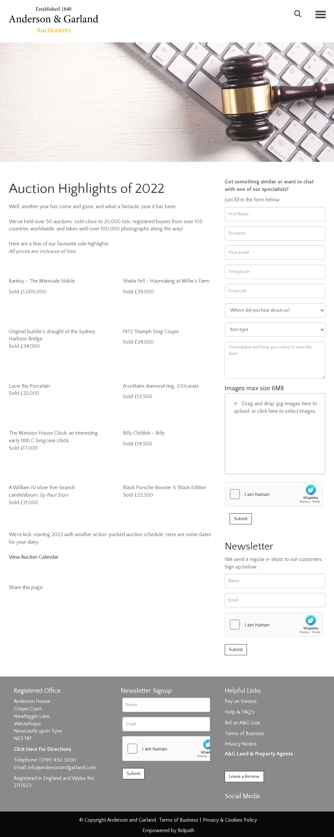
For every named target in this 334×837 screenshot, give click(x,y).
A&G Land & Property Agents (259, 754)
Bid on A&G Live (242, 723)
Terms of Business (244, 733)
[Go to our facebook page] (231, 808)
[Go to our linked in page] (244, 808)
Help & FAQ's (239, 712)
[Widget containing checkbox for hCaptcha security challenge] (274, 494)
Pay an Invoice (241, 701)
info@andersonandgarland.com (62, 767)
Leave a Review (244, 776)
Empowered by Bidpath (168, 830)
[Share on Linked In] (68, 587)
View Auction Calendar (33, 557)
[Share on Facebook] (54, 587)
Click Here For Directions (42, 749)
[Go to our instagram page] (81, 587)
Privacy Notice (241, 744)
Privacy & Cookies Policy (230, 820)
